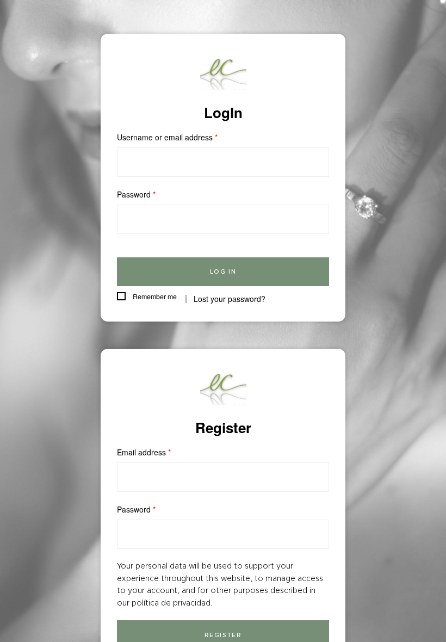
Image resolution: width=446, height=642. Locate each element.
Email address (144, 452)
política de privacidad (171, 603)
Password (136, 194)
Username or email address (167, 137)
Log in (223, 271)
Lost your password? (229, 298)
